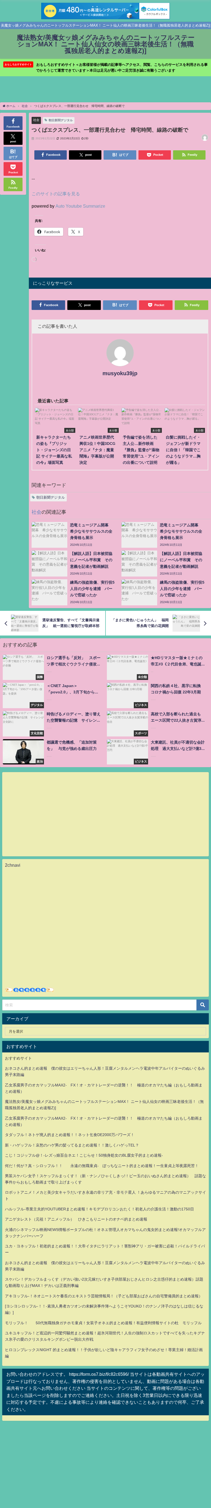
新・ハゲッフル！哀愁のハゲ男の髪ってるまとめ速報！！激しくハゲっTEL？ (72, 1145)
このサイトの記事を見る (56, 193)
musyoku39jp (119, 373)
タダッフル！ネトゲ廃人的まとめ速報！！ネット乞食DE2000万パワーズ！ (69, 1135)
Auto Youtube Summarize (80, 206)
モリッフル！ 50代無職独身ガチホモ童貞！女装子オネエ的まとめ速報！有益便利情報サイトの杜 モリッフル (103, 1323)
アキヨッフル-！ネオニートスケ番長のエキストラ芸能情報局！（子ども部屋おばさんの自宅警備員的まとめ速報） (103, 1296)
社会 (36, 120)
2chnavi (12, 865)
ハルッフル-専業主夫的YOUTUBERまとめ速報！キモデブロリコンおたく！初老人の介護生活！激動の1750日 (99, 1209)
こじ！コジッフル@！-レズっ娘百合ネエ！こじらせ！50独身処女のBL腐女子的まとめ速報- (84, 1155)
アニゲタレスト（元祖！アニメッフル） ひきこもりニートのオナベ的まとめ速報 (76, 1219)
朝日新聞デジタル (61, 120)
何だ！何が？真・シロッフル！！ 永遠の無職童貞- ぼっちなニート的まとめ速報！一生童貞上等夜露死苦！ (102, 1166)
